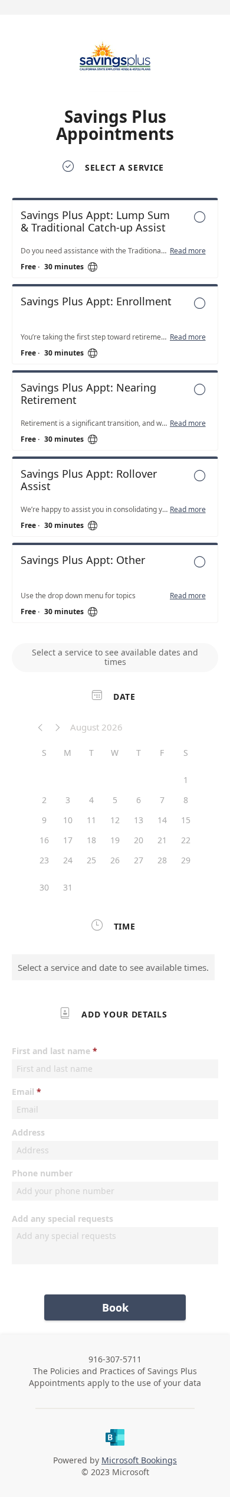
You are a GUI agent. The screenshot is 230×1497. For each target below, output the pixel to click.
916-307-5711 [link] (115, 1359)
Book (115, 1307)
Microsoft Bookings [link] (139, 1460)
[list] (115, 413)
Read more (188, 251)
